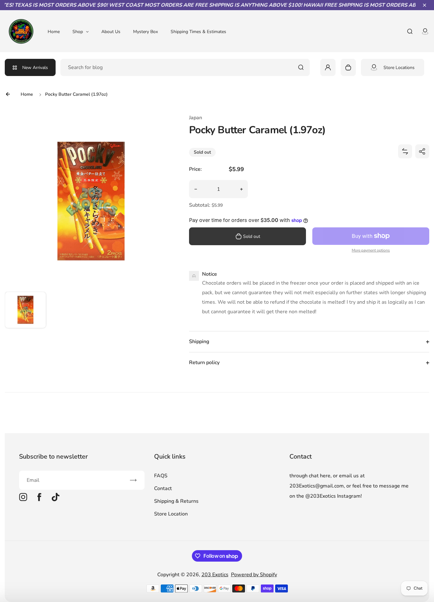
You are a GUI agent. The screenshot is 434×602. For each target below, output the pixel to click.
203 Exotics (214, 574)
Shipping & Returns (176, 501)
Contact (163, 488)
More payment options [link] (371, 250)
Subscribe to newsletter (53, 456)
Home (54, 32)
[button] (424, 5)
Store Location (171, 513)
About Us (110, 32)
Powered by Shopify (254, 574)
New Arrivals (35, 68)
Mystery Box (145, 32)
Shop (77, 32)
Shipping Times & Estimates (198, 32)
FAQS (160, 475)
